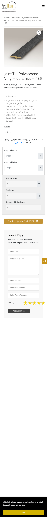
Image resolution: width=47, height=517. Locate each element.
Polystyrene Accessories (30, 17)
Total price (10, 190)
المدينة (7, 126)
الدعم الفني (19, 142)
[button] (39, 32)
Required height (10, 162)
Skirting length (12, 178)
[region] (23, 507)
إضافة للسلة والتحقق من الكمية (21, 221)
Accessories (14, 17)
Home (6, 17)
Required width (10, 150)
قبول (23, 512)
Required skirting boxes (15, 202)
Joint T (6, 20)
